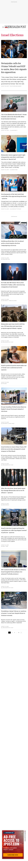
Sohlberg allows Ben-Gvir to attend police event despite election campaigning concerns (12, 243)
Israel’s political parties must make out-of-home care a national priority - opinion (14, 367)
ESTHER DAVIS (14, 86)
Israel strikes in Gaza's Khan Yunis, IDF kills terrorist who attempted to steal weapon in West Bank (13, 449)
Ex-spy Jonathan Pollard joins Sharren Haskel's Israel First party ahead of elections (13, 409)
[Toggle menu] (3, 27)
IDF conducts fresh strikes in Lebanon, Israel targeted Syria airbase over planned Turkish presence (13, 572)
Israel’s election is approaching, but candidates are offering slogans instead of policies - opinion (14, 530)
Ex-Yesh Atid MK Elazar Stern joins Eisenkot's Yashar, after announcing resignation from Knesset (13, 285)
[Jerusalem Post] (15, 27)
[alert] (13, 844)
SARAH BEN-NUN (6, 259)
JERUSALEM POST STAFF (7, 342)
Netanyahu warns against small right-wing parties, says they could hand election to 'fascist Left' (13, 157)
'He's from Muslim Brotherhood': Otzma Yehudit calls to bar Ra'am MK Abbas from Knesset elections (14, 117)
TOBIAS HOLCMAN (12, 300)
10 (18, 632)
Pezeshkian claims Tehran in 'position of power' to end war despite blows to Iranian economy (13, 613)
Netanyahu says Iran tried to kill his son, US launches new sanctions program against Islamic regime (13, 326)
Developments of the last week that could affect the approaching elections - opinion (13, 196)
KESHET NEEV (15, 169)
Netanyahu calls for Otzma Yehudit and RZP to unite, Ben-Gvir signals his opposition (14, 67)
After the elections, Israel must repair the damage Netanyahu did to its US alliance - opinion (13, 490)
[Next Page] (21, 632)
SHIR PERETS (14, 130)
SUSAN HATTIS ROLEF (16, 209)
